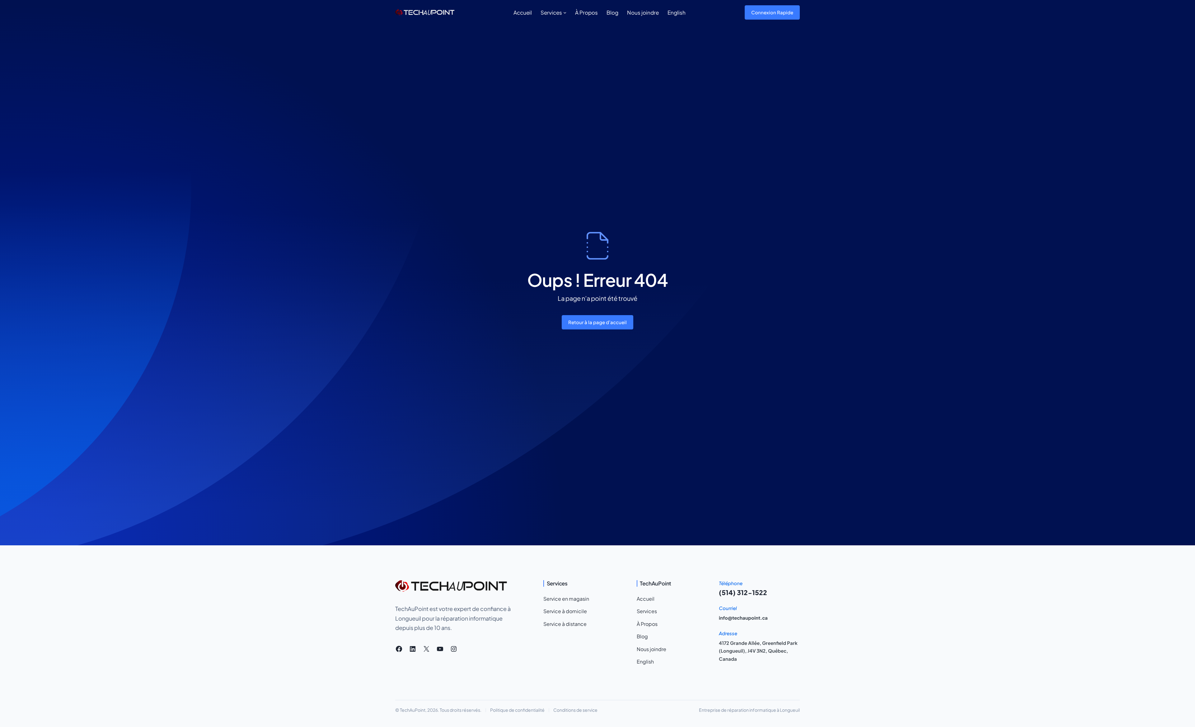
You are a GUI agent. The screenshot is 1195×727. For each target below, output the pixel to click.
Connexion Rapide (772, 12)
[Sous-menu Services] (564, 12)
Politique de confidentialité (517, 710)
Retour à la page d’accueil (597, 322)
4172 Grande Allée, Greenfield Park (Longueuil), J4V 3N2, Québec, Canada (758, 651)
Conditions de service (575, 710)
